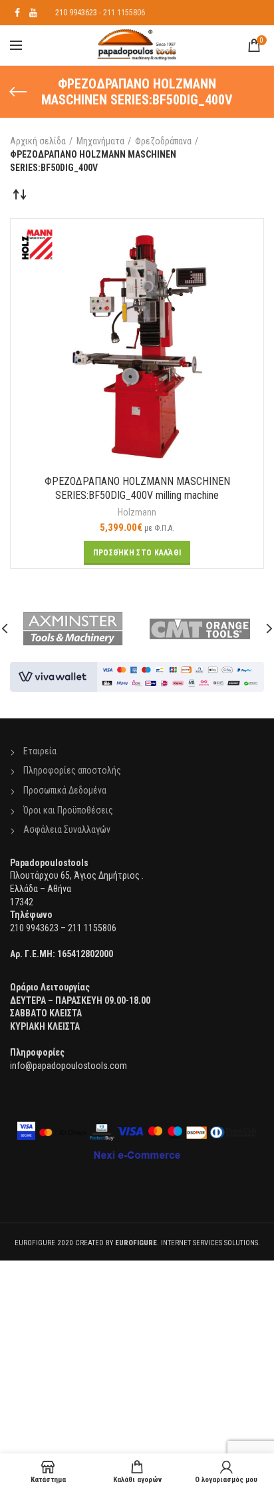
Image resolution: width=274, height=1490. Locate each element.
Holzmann (137, 512)
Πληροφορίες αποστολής (72, 770)
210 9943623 (76, 12)
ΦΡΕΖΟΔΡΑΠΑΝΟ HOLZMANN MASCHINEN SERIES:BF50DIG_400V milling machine (137, 488)
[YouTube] (33, 12)
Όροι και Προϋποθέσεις (68, 810)
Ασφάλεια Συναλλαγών (66, 829)
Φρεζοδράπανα (163, 141)
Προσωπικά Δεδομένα (64, 790)
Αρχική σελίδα (38, 141)
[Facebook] (17, 12)
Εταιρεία (40, 751)
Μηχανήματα (100, 141)
